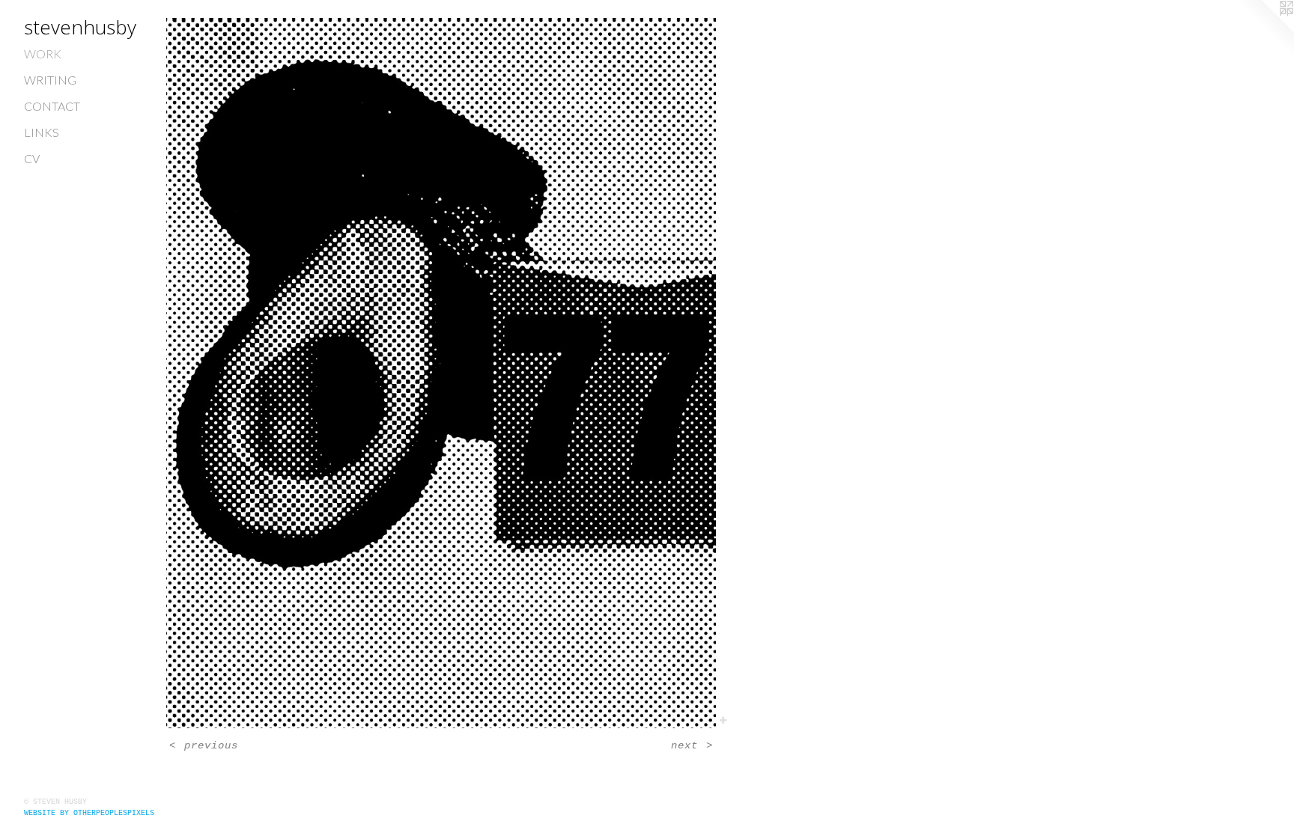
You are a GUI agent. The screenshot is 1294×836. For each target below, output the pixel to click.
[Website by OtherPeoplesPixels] (1264, 30)
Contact (52, 106)
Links (41, 132)
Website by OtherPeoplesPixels (89, 813)
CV (32, 158)
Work (42, 53)
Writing (50, 80)
